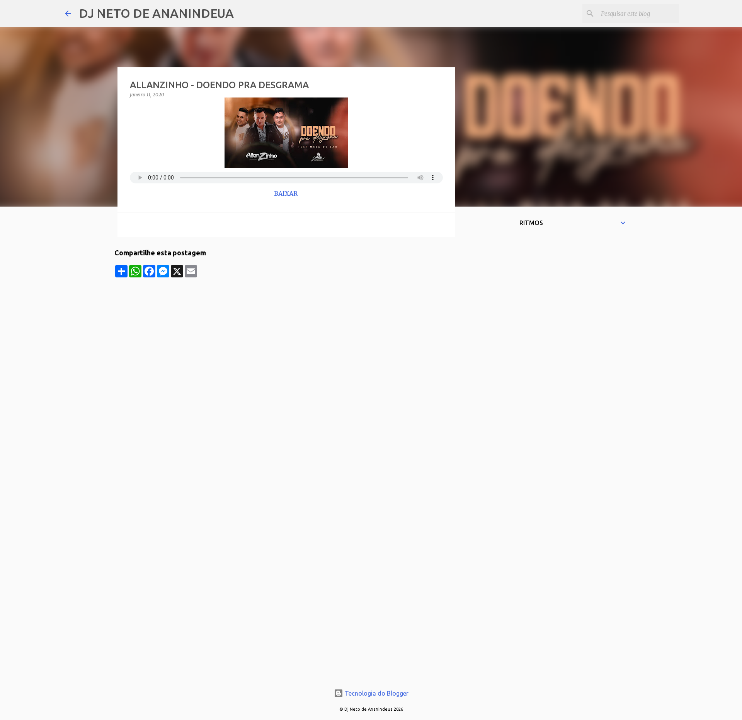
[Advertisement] (286, 331)
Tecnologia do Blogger (375, 693)
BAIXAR (286, 193)
